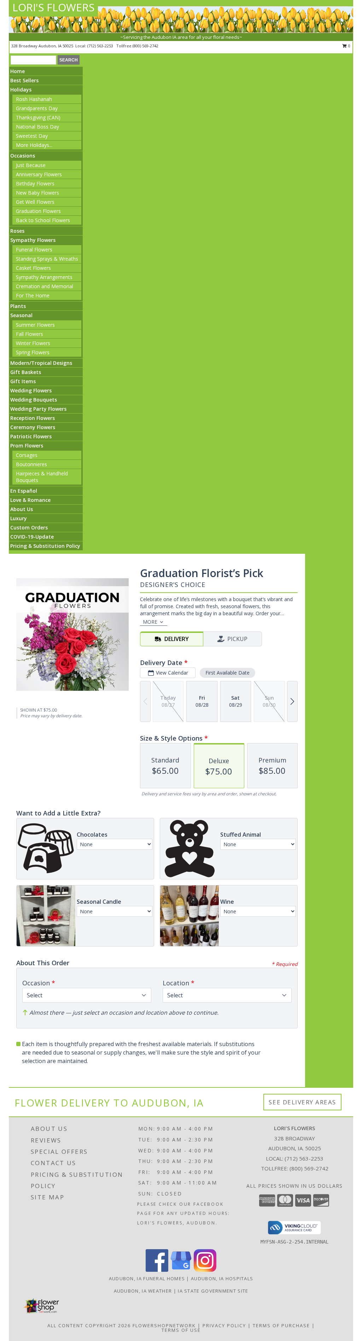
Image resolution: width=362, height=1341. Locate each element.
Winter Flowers (33, 343)
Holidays (20, 89)
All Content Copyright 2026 (89, 1325)
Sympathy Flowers (33, 240)
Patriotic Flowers (31, 436)
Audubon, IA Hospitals (222, 1278)
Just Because (31, 165)
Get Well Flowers (35, 201)
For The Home (32, 295)
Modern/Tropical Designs (41, 363)
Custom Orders (29, 527)
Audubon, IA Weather (143, 1291)
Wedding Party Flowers (38, 408)
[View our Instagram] (205, 1269)
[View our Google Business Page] (181, 1269)
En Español (23, 490)
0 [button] (349, 45)
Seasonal (21, 315)
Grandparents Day (37, 108)
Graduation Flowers (38, 211)
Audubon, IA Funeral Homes (147, 1278)
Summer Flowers (35, 324)
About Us (21, 509)
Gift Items (23, 381)
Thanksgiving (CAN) (38, 117)
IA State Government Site (213, 1291)
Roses (17, 230)
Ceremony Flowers (32, 427)
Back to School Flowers (43, 220)
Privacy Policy (224, 1325)
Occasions (22, 155)
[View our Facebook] (157, 1269)
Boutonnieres (31, 464)
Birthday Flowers (35, 183)
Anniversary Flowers (39, 174)
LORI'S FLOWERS (53, 7)
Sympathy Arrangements (44, 277)
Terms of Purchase (281, 1325)
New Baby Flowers (37, 192)
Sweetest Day (32, 135)
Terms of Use (181, 1330)
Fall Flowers (29, 334)
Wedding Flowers (31, 390)
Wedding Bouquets (33, 399)
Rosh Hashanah (34, 99)
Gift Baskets (25, 372)
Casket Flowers (33, 268)
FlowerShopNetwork (164, 1325)
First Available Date (227, 672)
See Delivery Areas (302, 1102)
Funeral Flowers (34, 249)
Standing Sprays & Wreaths (47, 258)
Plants (18, 306)
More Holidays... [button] (34, 145)
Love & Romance (30, 500)
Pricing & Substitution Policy (45, 545)
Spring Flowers (32, 352)
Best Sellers (24, 80)
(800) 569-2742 (145, 45)
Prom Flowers (26, 445)
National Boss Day (37, 126)
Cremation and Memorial (44, 286)
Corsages (26, 455)
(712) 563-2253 (100, 45)
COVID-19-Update (32, 536)
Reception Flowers (32, 418)
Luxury (18, 518)
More (150, 621)
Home (17, 71)
